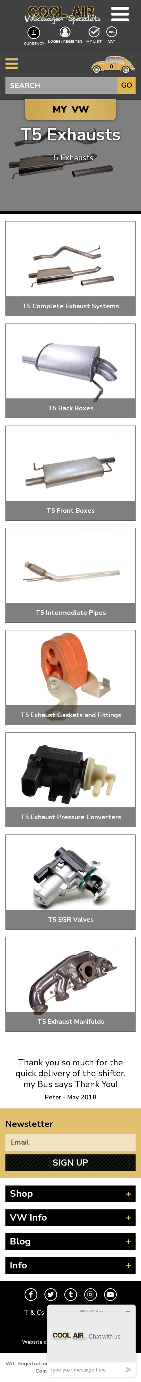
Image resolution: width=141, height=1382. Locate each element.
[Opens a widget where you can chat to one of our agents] (91, 1340)
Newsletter (29, 1124)
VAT (112, 41)
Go (126, 85)
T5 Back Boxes (71, 408)
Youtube (110, 1294)
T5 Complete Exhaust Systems (70, 306)
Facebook (31, 1294)
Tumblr (70, 1294)
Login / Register (65, 41)
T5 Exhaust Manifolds (70, 1021)
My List (94, 41)
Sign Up (70, 1162)
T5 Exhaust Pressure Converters (70, 817)
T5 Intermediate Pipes (70, 612)
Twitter (50, 1294)
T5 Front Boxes (70, 510)
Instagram (90, 1294)
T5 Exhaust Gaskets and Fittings (70, 715)
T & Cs (34, 1312)
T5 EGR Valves (71, 919)
